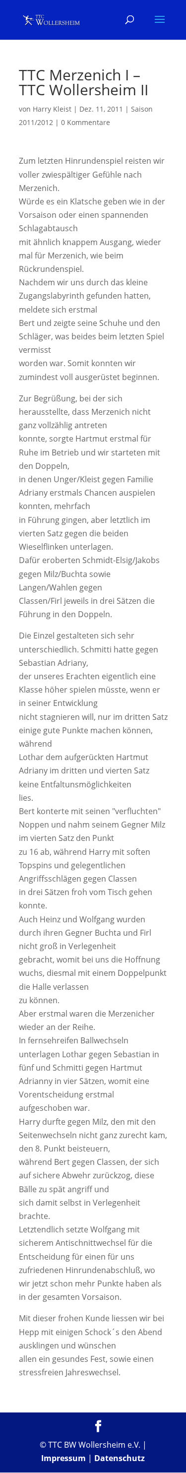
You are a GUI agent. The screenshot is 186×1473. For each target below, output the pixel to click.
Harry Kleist (52, 109)
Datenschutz (119, 1458)
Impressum (63, 1458)
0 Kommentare (85, 122)
